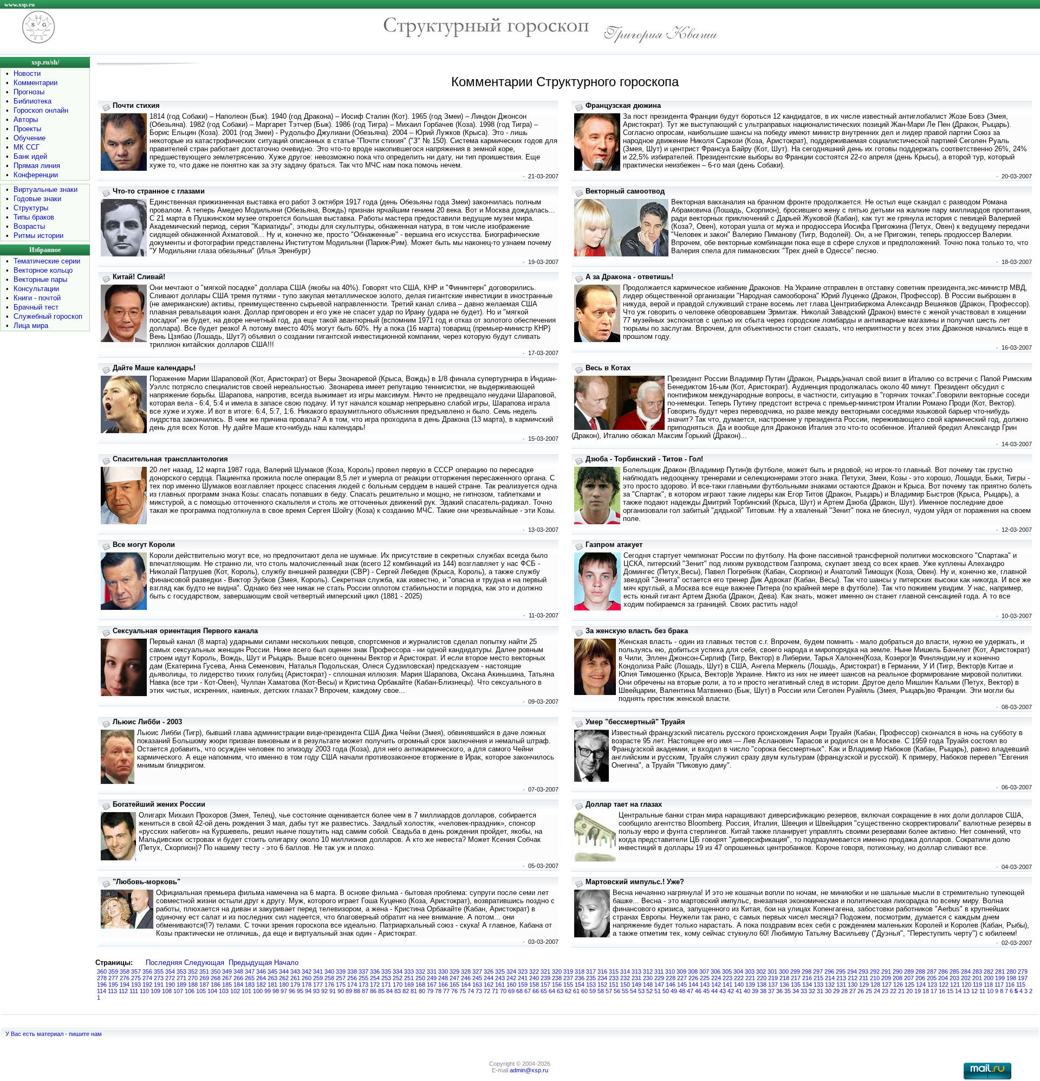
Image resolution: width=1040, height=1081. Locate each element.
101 (246, 991)
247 (454, 978)
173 (363, 984)
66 (535, 991)
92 (324, 991)
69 (511, 991)
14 (958, 991)
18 (925, 991)
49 (674, 991)
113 (112, 991)
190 (170, 984)
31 (820, 991)
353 (181, 971)
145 (682, 984)
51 (657, 991)
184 (238, 984)
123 (932, 984)
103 (224, 991)
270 (193, 978)
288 (920, 971)
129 (864, 984)
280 (1011, 971)
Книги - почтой (37, 298)
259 (318, 978)
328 (466, 971)
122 (943, 984)
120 (966, 984)
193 (136, 984)
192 (147, 984)
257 (341, 978)
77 (446, 991)
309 (681, 971)
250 (420, 978)
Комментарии (35, 83)
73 (479, 991)
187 (204, 984)
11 (982, 991)
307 (704, 971)
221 (750, 978)
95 (300, 991)
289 (909, 971)
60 (584, 991)
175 (341, 984)
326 (488, 971)
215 (818, 978)
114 (101, 991)
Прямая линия (37, 166)
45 (706, 991)
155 (568, 984)
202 (966, 978)
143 (705, 984)
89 (349, 991)
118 (988, 984)
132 (830, 984)
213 (841, 978)
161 (500, 984)
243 (500, 978)
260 (306, 978)
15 (950, 991)
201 (977, 978)
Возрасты (29, 226)
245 (477, 978)
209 (886, 978)
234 (602, 978)
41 (739, 991)
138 (761, 984)
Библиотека (32, 101)
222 (739, 978)
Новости (27, 73)
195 (113, 984)
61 (576, 991)
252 (397, 978)
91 (332, 991)
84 (389, 991)
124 (921, 984)
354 (170, 971)
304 (738, 971)
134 (807, 984)
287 (932, 971)
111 (133, 991)
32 (812, 991)
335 (386, 971)
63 (560, 991)
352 (193, 971)
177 (318, 984)
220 (761, 978)
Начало (286, 962)
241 (523, 978)
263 (272, 978)
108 (167, 991)
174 (352, 984)
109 (155, 991)
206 (920, 978)
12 (974, 991)
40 (747, 991)
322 (534, 971)
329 (454, 971)
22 (893, 991)
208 (897, 978)
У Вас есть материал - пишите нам (53, 1034)
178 (306, 984)
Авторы (26, 119)
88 (357, 991)
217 (796, 978)
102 (235, 991)
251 (409, 978)
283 (977, 971)
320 (557, 971)
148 (648, 984)
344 (284, 971)
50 (665, 991)
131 (841, 984)
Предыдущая (250, 962)
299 (795, 971)
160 (511, 984)
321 (545, 971)
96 (292, 991)
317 (591, 971)
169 (409, 984)
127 (887, 984)
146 (670, 984)
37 (771, 991)
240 (534, 978)
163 (477, 984)
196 (102, 984)
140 (739, 984)
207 (909, 978)
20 (909, 991)
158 (534, 984)
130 (852, 984)
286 (943, 971)
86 (373, 991)
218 (784, 978)
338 (352, 971)
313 (636, 971)
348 (238, 971)
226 (693, 978)
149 (636, 984)
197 (1023, 978)
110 (144, 991)
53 (641, 991)
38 (763, 991)
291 (886, 971)
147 (659, 984)
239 (545, 978)
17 (934, 991)
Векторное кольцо (43, 270)
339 (341, 971)
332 (420, 971)
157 (545, 984)
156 (557, 984)
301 (772, 971)
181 (272, 984)
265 (250, 978)
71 (495, 991)
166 (443, 984)
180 (284, 984)
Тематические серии (47, 261)
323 (523, 971)
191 (159, 984)
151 (614, 984)
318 (579, 971)
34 (795, 991)
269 (204, 978)
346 (261, 971)
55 (625, 991)
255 (363, 978)
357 (136, 971)
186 (215, 984)
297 (818, 971)
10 (990, 991)
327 (477, 971)
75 (462, 991)
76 (454, 991)
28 (844, 991)
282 (988, 971)
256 (352, 978)
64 (552, 991)
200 (988, 978)
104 (212, 991)
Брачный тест (36, 307)
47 (690, 991)
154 (579, 984)
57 (609, 991)
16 (942, 991)
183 (250, 984)
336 (375, 971)
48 (682, 991)
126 (898, 984)
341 (318, 971)
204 (943, 978)
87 (365, 991)
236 (579, 978)
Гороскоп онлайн (41, 110)
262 (284, 978)
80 (422, 991)
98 (275, 991)
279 (1023, 971)
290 (897, 971)
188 (193, 984)
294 (852, 971)
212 (852, 978)
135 (796, 984)
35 (787, 991)
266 (238, 978)
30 (828, 991)
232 (625, 978)
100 (258, 991)
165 (454, 984)
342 (306, 971)
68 (519, 991)
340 (329, 971)
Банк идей (30, 156)
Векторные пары (40, 279)
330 (443, 971)
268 (215, 978)
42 (730, 991)
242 (511, 978)
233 (614, 978)
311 (659, 971)
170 (397, 984)
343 (295, 971)
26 (860, 991)
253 (386, 978)
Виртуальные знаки (45, 189)
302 (761, 971)
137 (773, 984)
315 (614, 971)
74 (470, 991)
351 (204, 971)
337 (363, 971)
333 (409, 971)
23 (885, 991)
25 (869, 991)
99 (267, 991)
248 (443, 978)
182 (261, 984)
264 (261, 978)
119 (977, 984)
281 (1000, 971)
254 (375, 978)
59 (592, 991)
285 (954, 971)
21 (901, 991)
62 (568, 991)
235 (591, 978)
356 (147, 971)
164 (466, 984)
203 (954, 978)
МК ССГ (27, 147)
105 (201, 991)
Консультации (36, 289)
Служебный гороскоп (48, 316)
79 (430, 991)
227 (682, 978)
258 (329, 978)
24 (877, 991)
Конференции (36, 175)
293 (863, 971)
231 (636, 978)
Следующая (204, 962)
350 (215, 971)
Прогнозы (29, 92)
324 (511, 971)
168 (420, 984)
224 (716, 978)
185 (227, 984)
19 (917, 991)
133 (818, 984)
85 (381, 991)
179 (295, 984)
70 (503, 991)
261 (295, 978)
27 (852, 991)
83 (397, 991)
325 (500, 971)
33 (804, 991)
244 (488, 978)
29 (836, 991)
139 (750, 984)
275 (136, 978)
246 (466, 978)
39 (755, 991)
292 (875, 971)
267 (227, 978)
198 (1011, 978)
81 (414, 991)
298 (806, 971)
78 (438, 991)
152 (602, 984)
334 (397, 971)
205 (932, 978)
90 (340, 991)
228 (670, 978)
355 (159, 971)
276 (124, 978)
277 (113, 978)
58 (600, 991)
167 (432, 984)
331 (432, 971)
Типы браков (34, 217)
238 (557, 978)
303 (750, 971)
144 (693, 984)
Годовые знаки (37, 199)
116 (1010, 984)
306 (715, 971)
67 (527, 991)
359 (113, 971)
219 (773, 978)
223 (727, 978)
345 (272, 971)
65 (544, 991)
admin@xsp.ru (529, 1070)
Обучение (30, 138)
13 (966, 991)
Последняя (164, 962)
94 (308, 991)
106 (189, 991)
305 (727, 971)
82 (405, 991)
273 (159, 978)
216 (807, 978)
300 (784, 971)
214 (830, 978)
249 (432, 978)
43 (722, 991)
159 (523, 984)
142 (716, 984)
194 (124, 984)
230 (648, 978)
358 (124, 971)
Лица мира (31, 325)
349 (227, 971)
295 (841, 971)
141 (727, 984)
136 (784, 984)
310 (670, 971)
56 (617, 991)
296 (829, 971)
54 (633, 991)
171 (386, 984)
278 (102, 978)
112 (123, 991)
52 (649, 991)
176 (329, 984)
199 (1000, 978)
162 (488, 984)
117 (999, 984)
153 (591, 984)
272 (170, 978)
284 (966, 971)
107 (178, 991)
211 (863, 978)
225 (705, 978)
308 (693, 971)
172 (375, 984)
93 (316, 991)
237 (568, 978)
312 (648, 971)
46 (698, 991)
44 (714, 991)
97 (284, 991)
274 (147, 978)
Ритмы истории (38, 235)
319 (568, 971)
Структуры (31, 208)
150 (625, 984)
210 (875, 978)
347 (250, 971)
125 (909, 984)
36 (779, 991)
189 (181, 984)
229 (659, 978)
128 (875, 984)
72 (487, 991)
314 (625, 971)
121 (955, 984)
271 (181, 978)
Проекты (27, 129)
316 (602, 971)
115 (1020, 984)
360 (102, 971)
